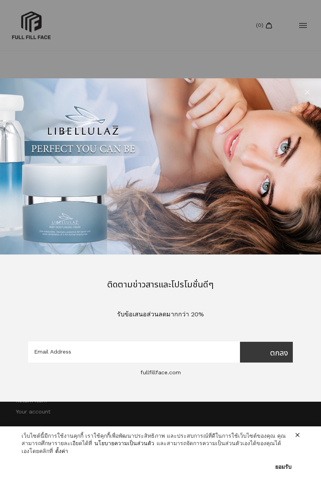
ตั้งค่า (61, 451)
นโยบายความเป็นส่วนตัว (124, 443)
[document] (160, 240)
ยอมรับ (283, 467)
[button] (307, 92)
